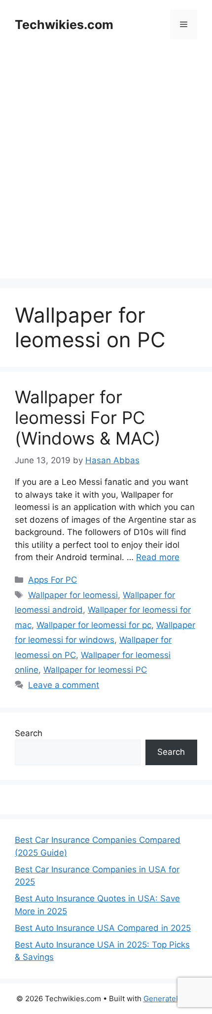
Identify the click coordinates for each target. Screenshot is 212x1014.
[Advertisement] (106, 172)
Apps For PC (52, 580)
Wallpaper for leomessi (73, 595)
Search (28, 733)
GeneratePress (169, 998)
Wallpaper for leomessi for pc (93, 625)
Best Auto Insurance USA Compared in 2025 (103, 928)
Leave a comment (63, 685)
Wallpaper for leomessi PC (95, 670)
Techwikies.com (64, 24)
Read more (157, 557)
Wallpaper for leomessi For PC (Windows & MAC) (88, 417)
